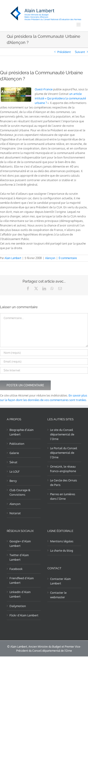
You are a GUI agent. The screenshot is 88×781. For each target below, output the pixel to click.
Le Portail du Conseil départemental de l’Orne (63, 452)
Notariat (15, 513)
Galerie (14, 453)
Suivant (80, 52)
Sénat (13, 462)
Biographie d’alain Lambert (21, 432)
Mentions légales (61, 541)
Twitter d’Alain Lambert (19, 557)
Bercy (13, 481)
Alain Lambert (13, 258)
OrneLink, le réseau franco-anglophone (63, 469)
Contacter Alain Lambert (60, 581)
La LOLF (14, 471)
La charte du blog (61, 550)
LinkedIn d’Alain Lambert (20, 594)
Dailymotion (17, 606)
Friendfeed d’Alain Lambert (21, 580)
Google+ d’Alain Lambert (20, 543)
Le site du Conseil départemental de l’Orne (62, 434)
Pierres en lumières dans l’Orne (62, 496)
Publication (16, 443)
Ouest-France (44, 89)
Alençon (50, 258)
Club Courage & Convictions (19, 492)
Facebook (16, 569)
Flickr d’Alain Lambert (23, 615)
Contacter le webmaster (58, 595)
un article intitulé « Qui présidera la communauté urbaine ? (60, 98)
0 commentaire (68, 258)
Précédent (64, 52)
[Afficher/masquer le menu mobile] (78, 24)
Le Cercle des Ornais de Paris (63, 482)
